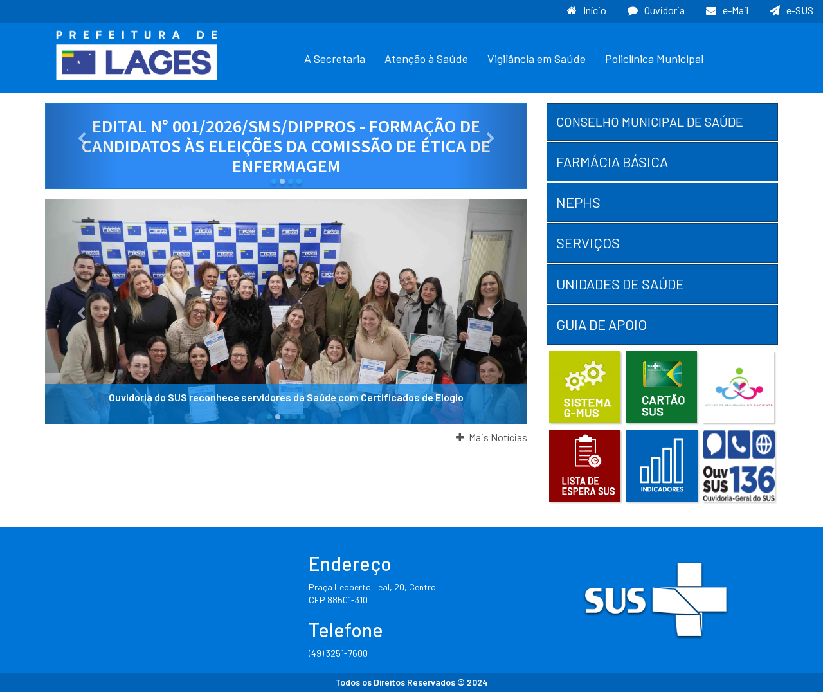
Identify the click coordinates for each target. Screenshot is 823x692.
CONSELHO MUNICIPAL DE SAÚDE (649, 121)
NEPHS (578, 202)
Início (594, 10)
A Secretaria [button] (334, 58)
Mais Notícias (497, 437)
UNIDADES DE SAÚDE (620, 283)
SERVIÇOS (588, 242)
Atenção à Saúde (426, 58)
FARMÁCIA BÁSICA (612, 161)
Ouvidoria (664, 10)
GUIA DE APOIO (601, 324)
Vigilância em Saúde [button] (536, 58)
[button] (82, 146)
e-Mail (735, 10)
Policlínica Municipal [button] (654, 58)
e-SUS (799, 10)
